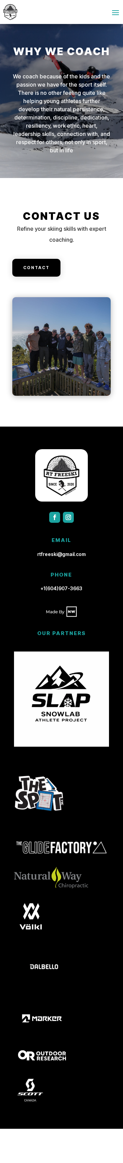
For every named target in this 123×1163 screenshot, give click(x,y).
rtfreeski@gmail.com (61, 554)
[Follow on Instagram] (68, 517)
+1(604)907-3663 (61, 588)
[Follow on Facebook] (54, 517)
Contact (36, 267)
